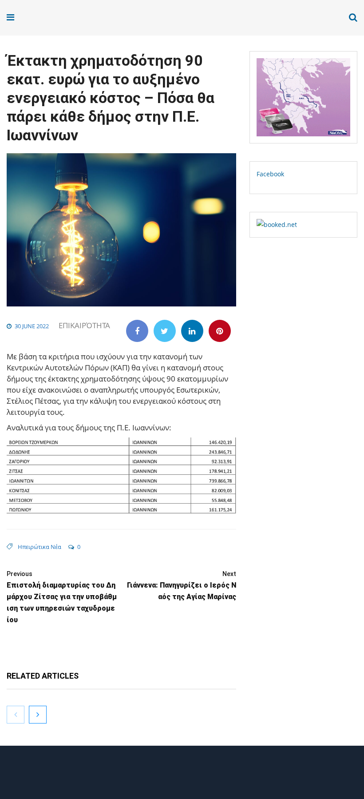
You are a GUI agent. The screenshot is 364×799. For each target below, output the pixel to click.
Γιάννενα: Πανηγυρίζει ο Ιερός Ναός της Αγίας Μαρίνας (181, 585)
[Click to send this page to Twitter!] (165, 331)
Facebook (270, 174)
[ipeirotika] (33, 17)
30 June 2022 (32, 326)
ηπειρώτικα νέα (39, 547)
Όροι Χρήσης (182, 776)
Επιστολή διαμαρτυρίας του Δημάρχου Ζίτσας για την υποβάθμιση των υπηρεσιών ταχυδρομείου (62, 597)
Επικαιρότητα (84, 325)
